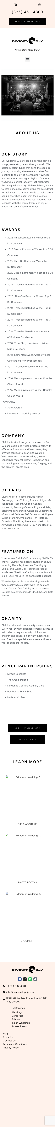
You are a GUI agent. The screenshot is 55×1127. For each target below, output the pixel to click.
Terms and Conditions (15, 1044)
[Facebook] (20, 979)
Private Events (20, 1026)
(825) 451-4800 (27, 12)
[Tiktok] (35, 979)
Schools (16, 1019)
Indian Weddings (21, 1022)
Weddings (17, 1012)
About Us (8, 1037)
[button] (27, 59)
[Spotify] (30, 979)
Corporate (17, 1015)
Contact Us (9, 1040)
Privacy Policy (11, 1047)
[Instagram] (25, 979)
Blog (5, 1033)
